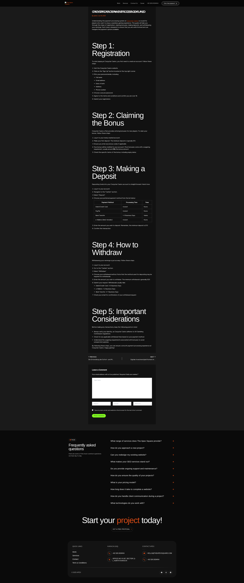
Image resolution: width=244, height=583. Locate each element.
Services (125, 3)
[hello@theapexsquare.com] (144, 553)
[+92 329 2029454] (109, 553)
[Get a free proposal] (131, 529)
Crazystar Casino (132, 21)
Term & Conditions (79, 563)
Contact (75, 559)
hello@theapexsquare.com (159, 553)
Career (142, 3)
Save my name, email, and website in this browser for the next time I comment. (118, 410)
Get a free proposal (121, 529)
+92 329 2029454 (152, 3)
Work (118, 3)
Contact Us (134, 3)
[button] (170, 3)
